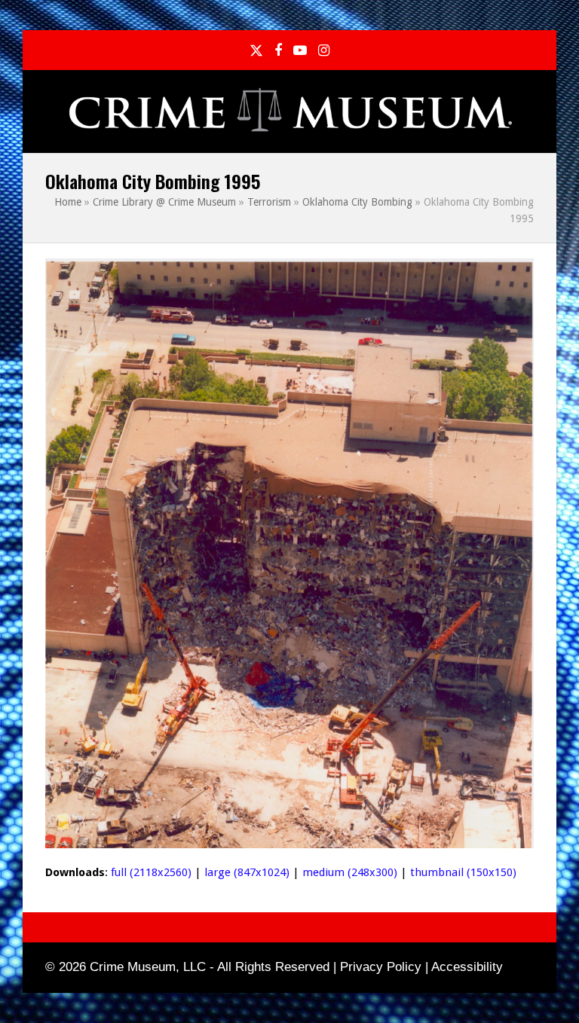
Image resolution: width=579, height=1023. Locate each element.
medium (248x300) (349, 872)
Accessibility (467, 967)
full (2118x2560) (151, 872)
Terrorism (269, 202)
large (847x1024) (247, 872)
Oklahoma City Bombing (357, 202)
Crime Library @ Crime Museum (164, 202)
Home (67, 202)
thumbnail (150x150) (463, 872)
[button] (525, 111)
